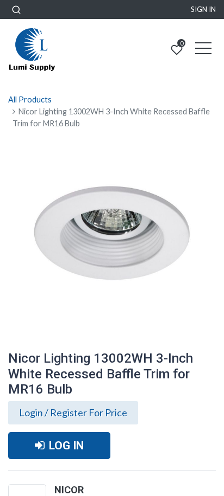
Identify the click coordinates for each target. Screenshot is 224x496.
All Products (30, 99)
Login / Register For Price (73, 412)
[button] (16, 9)
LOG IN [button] (66, 445)
